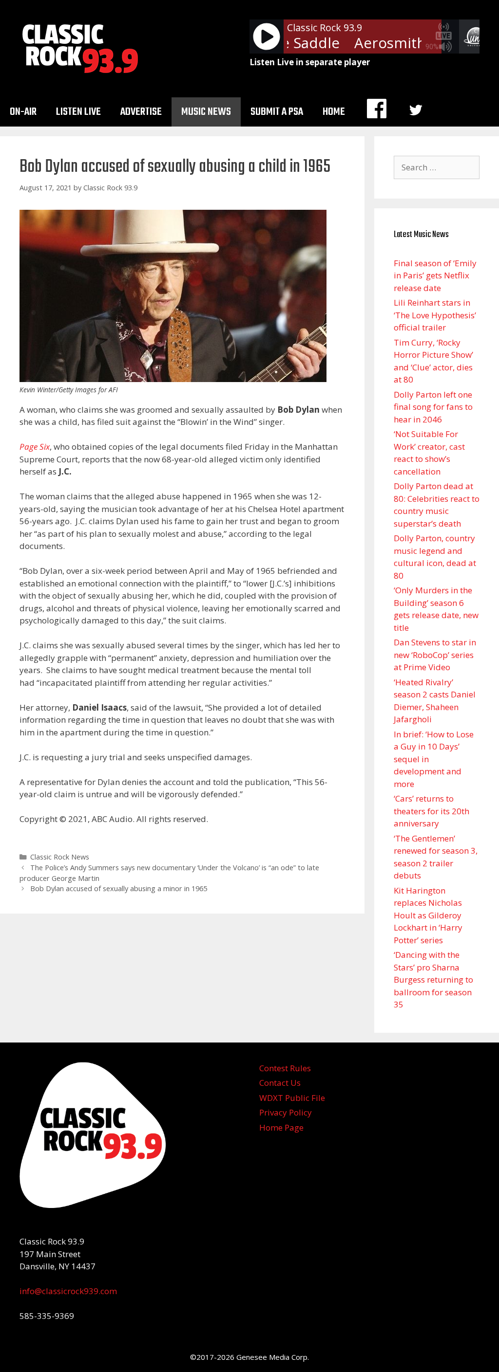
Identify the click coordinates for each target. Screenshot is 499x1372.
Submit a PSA (276, 112)
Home (334, 112)
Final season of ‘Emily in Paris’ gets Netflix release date (435, 275)
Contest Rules (285, 1068)
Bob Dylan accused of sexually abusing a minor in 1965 (118, 888)
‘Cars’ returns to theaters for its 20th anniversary (431, 811)
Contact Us (280, 1082)
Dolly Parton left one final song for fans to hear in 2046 (433, 407)
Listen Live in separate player (310, 62)
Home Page (281, 1127)
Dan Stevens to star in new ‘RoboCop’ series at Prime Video (435, 655)
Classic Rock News (59, 856)
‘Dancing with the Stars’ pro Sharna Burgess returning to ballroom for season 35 (433, 979)
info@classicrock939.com (68, 1291)
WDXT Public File (292, 1097)
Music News (206, 112)
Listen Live (78, 112)
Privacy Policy (285, 1112)
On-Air (23, 112)
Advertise (141, 112)
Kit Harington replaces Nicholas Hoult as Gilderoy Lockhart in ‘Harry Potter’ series (428, 915)
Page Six (34, 446)
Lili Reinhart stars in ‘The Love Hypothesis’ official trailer (435, 315)
